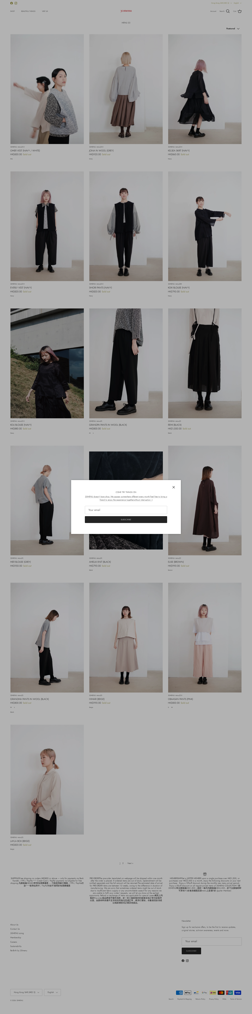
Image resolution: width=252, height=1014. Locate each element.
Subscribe (126, 519)
